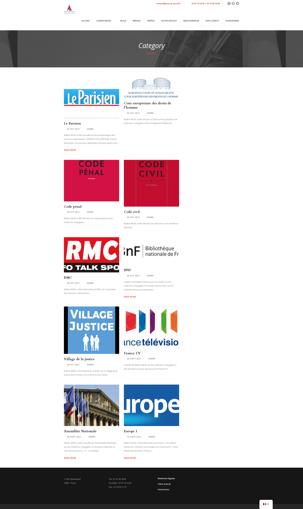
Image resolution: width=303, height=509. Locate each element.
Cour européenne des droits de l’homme (147, 105)
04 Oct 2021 (133, 275)
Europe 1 (130, 431)
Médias (137, 20)
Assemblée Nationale (80, 431)
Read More (70, 150)
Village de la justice (79, 359)
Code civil (132, 212)
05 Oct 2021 (133, 113)
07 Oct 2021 (73, 129)
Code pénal (73, 206)
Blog (123, 20)
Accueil (85, 20)
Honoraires (232, 20)
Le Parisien (72, 123)
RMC (68, 277)
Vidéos (151, 20)
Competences (103, 20)
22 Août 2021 (134, 436)
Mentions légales (166, 478)
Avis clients (212, 20)
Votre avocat (169, 20)
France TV (132, 353)
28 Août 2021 (134, 358)
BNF (127, 270)
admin (90, 129)
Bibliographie (191, 20)
